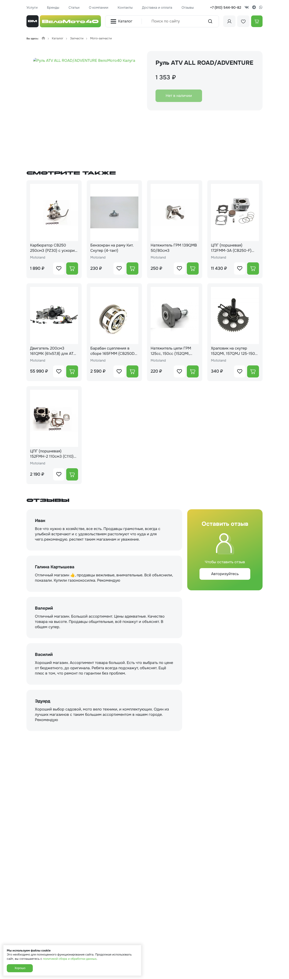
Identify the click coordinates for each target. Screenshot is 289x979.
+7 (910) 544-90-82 (225, 7)
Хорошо (19, 968)
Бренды (53, 7)
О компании (98, 7)
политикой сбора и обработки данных (69, 959)
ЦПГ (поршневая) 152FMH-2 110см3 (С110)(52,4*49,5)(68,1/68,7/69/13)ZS (52, 454)
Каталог (125, 21)
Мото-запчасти (101, 38)
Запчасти (76, 38)
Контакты (125, 7)
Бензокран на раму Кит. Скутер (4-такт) (111, 248)
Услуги (32, 7)
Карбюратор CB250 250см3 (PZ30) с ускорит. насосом (53, 248)
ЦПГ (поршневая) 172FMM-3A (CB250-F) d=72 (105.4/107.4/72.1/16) (234, 248)
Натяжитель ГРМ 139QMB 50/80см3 (174, 248)
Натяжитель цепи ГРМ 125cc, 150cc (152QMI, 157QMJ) (171, 351)
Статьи (74, 7)
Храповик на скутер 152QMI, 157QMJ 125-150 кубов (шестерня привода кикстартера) (234, 351)
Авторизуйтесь (225, 573)
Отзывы (188, 7)
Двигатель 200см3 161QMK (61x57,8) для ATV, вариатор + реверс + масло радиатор (53, 351)
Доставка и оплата (157, 7)
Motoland (37, 257)
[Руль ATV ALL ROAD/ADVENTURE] (84, 104)
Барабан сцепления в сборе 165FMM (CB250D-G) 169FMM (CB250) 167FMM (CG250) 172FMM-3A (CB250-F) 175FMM (114, 351)
